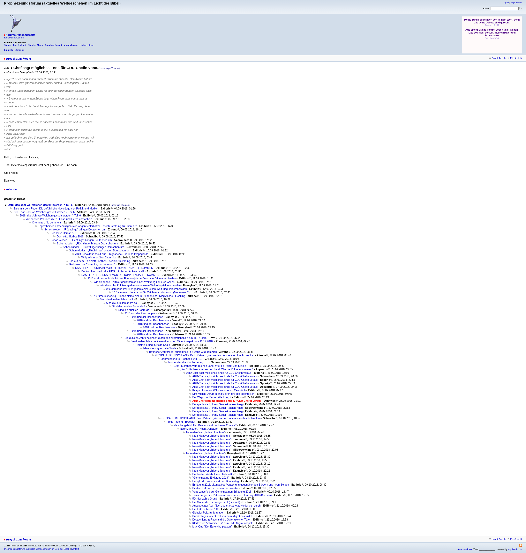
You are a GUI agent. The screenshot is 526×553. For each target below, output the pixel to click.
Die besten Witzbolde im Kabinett (212, 474)
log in (506, 2)
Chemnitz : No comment (46, 222)
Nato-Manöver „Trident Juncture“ (199, 428)
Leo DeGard (19, 45)
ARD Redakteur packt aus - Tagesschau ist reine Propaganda (111, 254)
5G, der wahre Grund (204, 498)
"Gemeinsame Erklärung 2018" (210, 477)
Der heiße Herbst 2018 (64, 233)
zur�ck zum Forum (18, 58)
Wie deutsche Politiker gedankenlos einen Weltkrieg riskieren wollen (134, 281)
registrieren (516, 2)
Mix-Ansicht (516, 58)
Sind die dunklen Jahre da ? (116, 299)
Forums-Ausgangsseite (20, 34)
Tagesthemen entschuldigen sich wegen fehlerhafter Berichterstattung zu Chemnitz (87, 226)
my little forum (515, 549)
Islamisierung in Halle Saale (153, 344)
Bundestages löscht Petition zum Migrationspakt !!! (222, 516)
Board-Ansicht (499, 58)
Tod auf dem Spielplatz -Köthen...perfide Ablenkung (99, 261)
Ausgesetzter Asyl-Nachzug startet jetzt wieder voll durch (226, 505)
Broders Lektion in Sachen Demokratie (215, 488)
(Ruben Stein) (86, 45)
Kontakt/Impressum (14, 37)
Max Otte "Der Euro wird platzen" (212, 526)
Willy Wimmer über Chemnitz (98, 257)
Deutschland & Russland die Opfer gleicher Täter (221, 519)
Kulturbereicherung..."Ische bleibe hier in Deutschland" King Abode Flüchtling (139, 295)
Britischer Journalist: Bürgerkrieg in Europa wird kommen (183, 351)
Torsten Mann (35, 45)
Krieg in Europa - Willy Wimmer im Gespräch (219, 390)
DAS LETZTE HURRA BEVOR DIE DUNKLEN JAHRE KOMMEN (114, 268)
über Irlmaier (71, 45)
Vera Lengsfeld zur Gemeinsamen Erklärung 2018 (221, 491)
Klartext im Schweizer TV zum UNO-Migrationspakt (223, 523)
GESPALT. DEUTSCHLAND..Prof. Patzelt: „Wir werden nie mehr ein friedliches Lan (204, 355)
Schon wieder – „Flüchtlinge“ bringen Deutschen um (75, 229)
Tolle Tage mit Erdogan (181, 421)
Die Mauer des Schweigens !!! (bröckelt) (216, 502)
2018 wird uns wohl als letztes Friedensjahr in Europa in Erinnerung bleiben (132, 278)
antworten (12, 189)
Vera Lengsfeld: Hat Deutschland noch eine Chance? (205, 425)
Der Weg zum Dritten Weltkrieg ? (211, 397)
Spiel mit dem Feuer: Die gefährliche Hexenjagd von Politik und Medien (56, 208)
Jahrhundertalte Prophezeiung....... (182, 358)
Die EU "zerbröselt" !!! (205, 509)
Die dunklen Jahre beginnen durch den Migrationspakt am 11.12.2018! (166, 337)
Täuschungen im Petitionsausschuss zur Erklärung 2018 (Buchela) (232, 495)
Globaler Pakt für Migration (208, 512)
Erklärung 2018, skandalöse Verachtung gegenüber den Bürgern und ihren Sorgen (240, 484)
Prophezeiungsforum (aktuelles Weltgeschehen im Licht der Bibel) (36, 549)
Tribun (7, 45)
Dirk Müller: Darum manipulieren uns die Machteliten (223, 393)
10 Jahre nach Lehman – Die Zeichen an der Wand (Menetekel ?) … (152, 292)
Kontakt (75, 549)
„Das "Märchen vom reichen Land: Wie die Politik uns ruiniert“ (210, 365)
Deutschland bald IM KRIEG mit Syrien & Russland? (112, 271)
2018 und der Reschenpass (141, 313)
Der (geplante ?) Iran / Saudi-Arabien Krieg (217, 404)
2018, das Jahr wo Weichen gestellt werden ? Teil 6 (40, 204)
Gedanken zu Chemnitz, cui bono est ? (92, 264)
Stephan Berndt (53, 45)
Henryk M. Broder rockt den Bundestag (215, 481)
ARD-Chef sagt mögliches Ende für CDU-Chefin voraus (218, 372)
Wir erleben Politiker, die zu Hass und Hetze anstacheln (59, 219)
